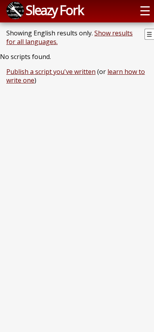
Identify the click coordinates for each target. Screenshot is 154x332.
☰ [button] (145, 10)
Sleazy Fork (54, 9)
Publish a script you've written (51, 71)
